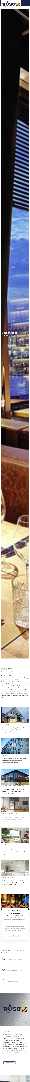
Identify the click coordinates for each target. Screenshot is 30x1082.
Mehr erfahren (15, 935)
